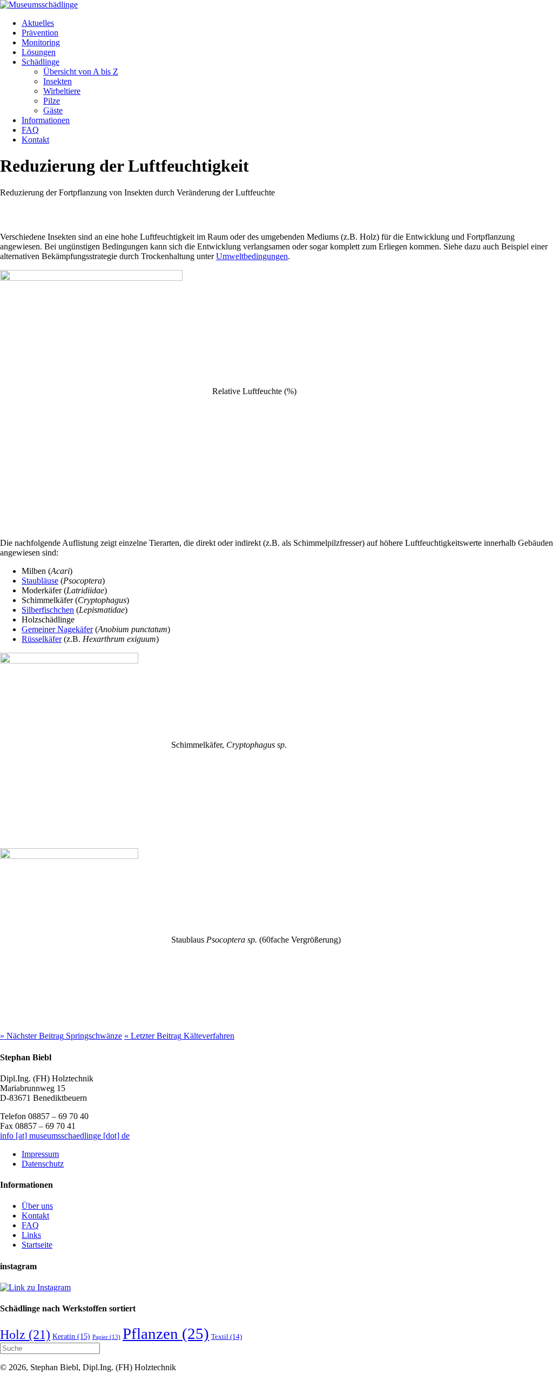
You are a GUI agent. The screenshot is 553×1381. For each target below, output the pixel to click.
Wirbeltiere (61, 91)
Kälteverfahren (179, 1035)
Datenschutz (43, 1163)
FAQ (30, 129)
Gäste (53, 110)
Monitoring (41, 42)
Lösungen (39, 52)
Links (31, 1235)
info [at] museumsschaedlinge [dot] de (65, 1135)
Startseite (37, 1244)
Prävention (40, 32)
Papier (106, 1337)
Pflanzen (166, 1333)
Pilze (51, 100)
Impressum (40, 1154)
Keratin (71, 1336)
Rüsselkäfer (42, 639)
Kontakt (35, 139)
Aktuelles (38, 23)
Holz (25, 1334)
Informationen (46, 120)
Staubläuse (40, 580)
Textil (226, 1337)
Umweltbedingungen (252, 256)
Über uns (37, 1205)
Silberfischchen (48, 609)
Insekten (57, 81)
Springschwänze (61, 1035)
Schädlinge (40, 61)
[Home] (39, 4)
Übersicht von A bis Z (80, 71)
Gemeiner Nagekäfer (57, 629)
